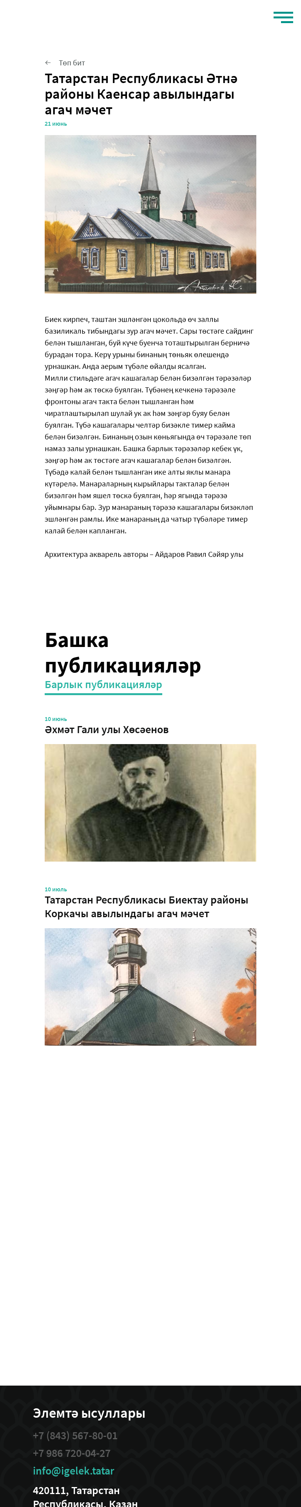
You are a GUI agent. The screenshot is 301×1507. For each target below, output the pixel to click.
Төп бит (72, 62)
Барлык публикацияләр (103, 684)
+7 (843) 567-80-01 (75, 1435)
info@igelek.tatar (73, 1471)
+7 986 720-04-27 (72, 1453)
